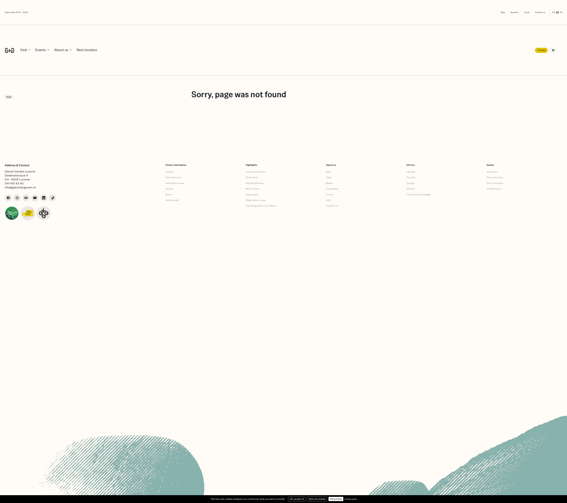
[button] (25, 50)
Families (410, 171)
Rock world (252, 177)
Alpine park (252, 194)
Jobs (328, 200)
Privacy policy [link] (351, 499)
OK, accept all (297, 498)
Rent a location (495, 183)
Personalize (336, 498)
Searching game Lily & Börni (261, 205)
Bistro (168, 194)
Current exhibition (256, 171)
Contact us (540, 12)
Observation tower (256, 200)
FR (561, 12)
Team (329, 177)
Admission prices (174, 183)
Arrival (169, 188)
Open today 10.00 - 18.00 (16, 12)
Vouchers (514, 12)
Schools (410, 188)
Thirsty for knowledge (418, 194)
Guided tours (494, 188)
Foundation (332, 188)
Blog (503, 12)
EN (557, 12)
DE (553, 12)
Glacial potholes (254, 183)
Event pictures (494, 177)
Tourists (410, 177)
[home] (9, 50)
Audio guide (172, 200)
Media (329, 183)
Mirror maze (252, 188)
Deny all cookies (317, 498)
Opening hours (173, 177)
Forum (527, 12)
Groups (410, 183)
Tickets (541, 50)
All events (492, 171)
